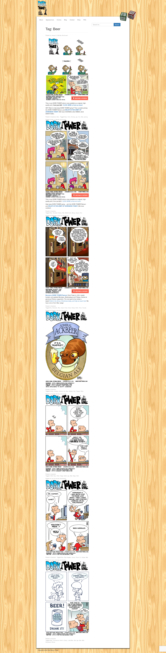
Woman (53, 642)
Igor (77, 117)
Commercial (56, 640)
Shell (77, 308)
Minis (58, 117)
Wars (82, 391)
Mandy (59, 213)
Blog (65, 20)
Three (80, 308)
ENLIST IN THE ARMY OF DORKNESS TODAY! (63, 206)
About (41, 20)
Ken (79, 117)
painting (86, 117)
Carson (73, 557)
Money (73, 213)
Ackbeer (56, 391)
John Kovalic (65, 35)
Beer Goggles (67, 557)
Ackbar (51, 391)
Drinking (73, 117)
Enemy (65, 640)
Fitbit (58, 476)
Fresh (66, 308)
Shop (79, 20)
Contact (72, 20)
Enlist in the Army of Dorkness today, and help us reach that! (68, 301)
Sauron (77, 213)
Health (65, 476)
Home (69, 308)
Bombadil (55, 213)
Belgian (71, 391)
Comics (59, 20)
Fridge (61, 476)
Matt (82, 117)
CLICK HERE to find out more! (73, 105)
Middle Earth (68, 213)
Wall (77, 476)
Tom (81, 213)
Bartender (54, 308)
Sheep (73, 308)
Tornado (84, 308)
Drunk (77, 557)
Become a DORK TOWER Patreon (56, 295)
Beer (66, 117)
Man (80, 640)
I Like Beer (70, 640)
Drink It (61, 640)
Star (74, 391)
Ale (64, 391)
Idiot (75, 640)
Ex (80, 557)
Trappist (78, 391)
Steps (74, 476)
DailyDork (53, 117)
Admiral (61, 391)
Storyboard (48, 642)
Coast (62, 308)
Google (83, 557)
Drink (69, 117)
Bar (51, 308)
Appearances (50, 20)
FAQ (84, 20)
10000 (51, 476)
